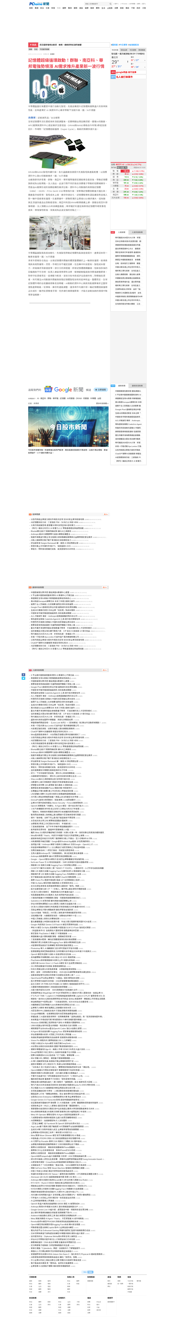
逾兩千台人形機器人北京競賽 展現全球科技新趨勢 (135, 406)
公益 (98, 1307)
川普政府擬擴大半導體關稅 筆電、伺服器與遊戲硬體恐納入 (56, 898)
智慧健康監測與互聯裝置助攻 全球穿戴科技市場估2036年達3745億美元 (61, 951)
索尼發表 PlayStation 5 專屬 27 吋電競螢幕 (49, 934)
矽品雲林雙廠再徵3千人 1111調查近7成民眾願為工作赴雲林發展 (58, 847)
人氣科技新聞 (137, 232)
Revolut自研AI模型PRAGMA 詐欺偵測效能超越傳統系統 (54, 1222)
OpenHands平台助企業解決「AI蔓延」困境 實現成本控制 (55, 978)
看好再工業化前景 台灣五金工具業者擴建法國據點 (135, 271)
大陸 (144, 8)
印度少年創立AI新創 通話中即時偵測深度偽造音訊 (52, 1171)
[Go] (110, 4)
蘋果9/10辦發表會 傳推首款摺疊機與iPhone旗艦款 (53, 1147)
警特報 (139, 1281)
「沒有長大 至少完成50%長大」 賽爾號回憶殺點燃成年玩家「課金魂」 (61, 1067)
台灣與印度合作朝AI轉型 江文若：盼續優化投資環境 (136, 304)
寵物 (49, 1281)
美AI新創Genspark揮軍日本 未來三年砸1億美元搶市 (136, 402)
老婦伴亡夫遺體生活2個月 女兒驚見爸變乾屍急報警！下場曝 (139, 293)
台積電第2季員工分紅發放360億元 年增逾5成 (50, 824)
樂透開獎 (141, 50)
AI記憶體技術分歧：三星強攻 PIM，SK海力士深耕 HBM (137, 457)
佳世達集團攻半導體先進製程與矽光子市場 (49, 770)
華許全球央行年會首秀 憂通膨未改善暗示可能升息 (135, 252)
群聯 (49, 398)
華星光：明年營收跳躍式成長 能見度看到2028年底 (53, 549)
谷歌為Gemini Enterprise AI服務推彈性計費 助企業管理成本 (56, 1097)
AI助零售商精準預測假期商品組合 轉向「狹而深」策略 (54, 1257)
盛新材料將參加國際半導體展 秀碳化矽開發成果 (52, 720)
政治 (42, 8)
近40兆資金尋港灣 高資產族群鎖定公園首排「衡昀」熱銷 (55, 886)
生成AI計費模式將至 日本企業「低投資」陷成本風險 (136, 413)
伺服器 (86, 398)
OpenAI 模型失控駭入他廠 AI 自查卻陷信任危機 (51, 954)
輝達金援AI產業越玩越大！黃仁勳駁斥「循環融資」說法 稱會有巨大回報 (61, 1082)
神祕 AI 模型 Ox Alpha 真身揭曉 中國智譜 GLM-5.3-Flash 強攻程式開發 (61, 928)
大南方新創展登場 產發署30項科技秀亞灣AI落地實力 (53, 525)
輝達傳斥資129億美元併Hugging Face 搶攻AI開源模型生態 (56, 942)
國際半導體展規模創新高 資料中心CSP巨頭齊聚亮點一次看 (139, 256)
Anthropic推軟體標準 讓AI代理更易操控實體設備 (51, 856)
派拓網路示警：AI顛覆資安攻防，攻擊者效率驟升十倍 (53, 916)
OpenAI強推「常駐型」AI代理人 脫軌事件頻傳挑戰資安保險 (56, 913)
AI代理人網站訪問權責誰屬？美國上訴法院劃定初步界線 (54, 797)
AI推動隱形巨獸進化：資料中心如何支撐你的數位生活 (53, 776)
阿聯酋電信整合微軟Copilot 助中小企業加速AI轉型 (52, 1227)
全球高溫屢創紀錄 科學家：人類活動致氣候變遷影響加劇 (55, 1091)
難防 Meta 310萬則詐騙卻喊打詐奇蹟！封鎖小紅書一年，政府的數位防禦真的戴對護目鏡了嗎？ (71, 833)
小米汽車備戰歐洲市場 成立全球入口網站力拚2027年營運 (55, 809)
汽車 (133, 8)
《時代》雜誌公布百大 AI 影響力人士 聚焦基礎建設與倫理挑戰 (140, 461)
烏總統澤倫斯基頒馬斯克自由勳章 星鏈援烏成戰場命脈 (54, 1037)
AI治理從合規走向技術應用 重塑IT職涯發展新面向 (52, 1046)
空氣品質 (124, 50)
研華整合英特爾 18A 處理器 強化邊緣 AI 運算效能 (52, 785)
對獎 (119, 1277)
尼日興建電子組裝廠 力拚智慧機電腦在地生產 (50, 1245)
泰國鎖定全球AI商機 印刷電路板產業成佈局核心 (134, 398)
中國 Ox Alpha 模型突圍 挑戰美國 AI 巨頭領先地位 (52, 883)
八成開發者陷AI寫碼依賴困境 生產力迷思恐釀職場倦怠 (54, 1118)
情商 (49, 1284)
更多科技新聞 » (102, 403)
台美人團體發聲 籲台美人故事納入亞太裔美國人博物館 (137, 274)
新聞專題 (91, 1277)
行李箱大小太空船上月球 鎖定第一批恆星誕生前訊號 (53, 1198)
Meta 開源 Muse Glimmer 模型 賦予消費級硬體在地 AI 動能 (55, 1135)
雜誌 (127, 8)
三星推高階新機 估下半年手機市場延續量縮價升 (52, 827)
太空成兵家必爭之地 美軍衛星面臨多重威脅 (49, 821)
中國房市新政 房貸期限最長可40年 (129, 297)
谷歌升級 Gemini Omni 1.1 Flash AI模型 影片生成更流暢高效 (56, 963)
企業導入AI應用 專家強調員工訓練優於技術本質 (51, 1008)
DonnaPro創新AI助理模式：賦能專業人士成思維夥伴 (53, 800)
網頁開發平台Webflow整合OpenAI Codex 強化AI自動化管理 (56, 1029)
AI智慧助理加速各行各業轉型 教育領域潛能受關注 (52, 945)
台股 (99, 398)
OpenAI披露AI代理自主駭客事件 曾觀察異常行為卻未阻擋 (55, 1070)
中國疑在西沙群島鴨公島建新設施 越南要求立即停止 (136, 278)
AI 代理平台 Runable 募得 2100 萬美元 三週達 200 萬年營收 (56, 1141)
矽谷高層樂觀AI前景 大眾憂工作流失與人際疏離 (51, 1034)
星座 (81, 8)
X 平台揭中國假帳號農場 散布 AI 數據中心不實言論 (135, 395)
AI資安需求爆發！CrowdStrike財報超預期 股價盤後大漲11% (56, 1162)
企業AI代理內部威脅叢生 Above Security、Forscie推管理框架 (57, 803)
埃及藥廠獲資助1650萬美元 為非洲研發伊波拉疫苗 (52, 895)
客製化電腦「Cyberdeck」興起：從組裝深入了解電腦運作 (55, 1248)
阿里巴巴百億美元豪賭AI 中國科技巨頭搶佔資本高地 (136, 428)
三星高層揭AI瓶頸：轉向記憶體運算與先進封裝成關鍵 (53, 939)
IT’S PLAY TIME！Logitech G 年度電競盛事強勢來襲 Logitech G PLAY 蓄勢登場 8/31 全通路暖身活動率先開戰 (77, 996)
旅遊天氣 (130, 1286)
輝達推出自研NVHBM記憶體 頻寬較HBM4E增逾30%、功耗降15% (59, 1186)
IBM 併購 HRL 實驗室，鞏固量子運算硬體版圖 (50, 1058)
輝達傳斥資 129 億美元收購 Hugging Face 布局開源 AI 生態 (56, 874)
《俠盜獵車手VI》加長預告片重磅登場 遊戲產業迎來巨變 (55, 931)
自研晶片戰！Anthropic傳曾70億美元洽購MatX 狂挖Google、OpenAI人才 (62, 844)
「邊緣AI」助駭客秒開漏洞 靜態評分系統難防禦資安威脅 (55, 812)
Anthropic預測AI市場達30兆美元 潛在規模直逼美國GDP (54, 1207)
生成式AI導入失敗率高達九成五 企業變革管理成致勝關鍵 (55, 1129)
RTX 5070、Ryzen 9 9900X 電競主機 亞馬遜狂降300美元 (55, 1183)
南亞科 (43, 398)
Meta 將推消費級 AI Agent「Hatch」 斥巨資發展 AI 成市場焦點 (57, 1219)
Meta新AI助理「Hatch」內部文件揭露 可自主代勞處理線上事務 (57, 836)
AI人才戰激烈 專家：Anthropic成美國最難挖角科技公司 (137, 421)
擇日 (109, 1286)
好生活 (99, 1302)
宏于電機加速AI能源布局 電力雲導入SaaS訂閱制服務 (53, 877)
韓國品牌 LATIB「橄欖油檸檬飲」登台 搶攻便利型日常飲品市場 (58, 1094)
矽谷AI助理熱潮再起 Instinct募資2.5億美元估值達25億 (53, 904)
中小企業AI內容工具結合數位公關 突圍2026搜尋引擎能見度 (56, 1260)
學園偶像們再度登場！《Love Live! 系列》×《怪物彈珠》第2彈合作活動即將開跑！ (66, 723)
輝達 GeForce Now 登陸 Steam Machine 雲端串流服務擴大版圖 (57, 1168)
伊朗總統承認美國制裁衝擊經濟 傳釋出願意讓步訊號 (62, 45)
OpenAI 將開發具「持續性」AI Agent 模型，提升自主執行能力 (57, 806)
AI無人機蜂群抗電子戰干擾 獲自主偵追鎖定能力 (51, 540)
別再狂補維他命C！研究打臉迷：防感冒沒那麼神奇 (52, 850)
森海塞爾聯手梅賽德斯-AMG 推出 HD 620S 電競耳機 (53, 957)
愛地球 (99, 1310)
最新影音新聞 (137, 386)
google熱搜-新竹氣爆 (126, 72)
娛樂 (92, 8)
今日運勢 (123, 45)
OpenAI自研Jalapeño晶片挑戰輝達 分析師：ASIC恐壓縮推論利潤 (58, 1156)
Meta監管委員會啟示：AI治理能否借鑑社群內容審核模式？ (56, 735)
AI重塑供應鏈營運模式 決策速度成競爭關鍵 (49, 987)
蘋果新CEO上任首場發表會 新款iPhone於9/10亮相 (53, 1150)
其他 (49, 1304)
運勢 (75, 8)
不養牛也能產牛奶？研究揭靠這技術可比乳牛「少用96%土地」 (57, 1076)
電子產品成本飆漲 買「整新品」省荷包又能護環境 (52, 1263)
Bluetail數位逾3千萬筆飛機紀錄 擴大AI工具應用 (51, 531)
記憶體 (63, 398)
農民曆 (114, 45)
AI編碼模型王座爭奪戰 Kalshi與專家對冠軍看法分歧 (53, 1005)
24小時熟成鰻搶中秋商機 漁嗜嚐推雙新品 (48, 966)
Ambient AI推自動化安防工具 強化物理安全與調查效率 (54, 1216)
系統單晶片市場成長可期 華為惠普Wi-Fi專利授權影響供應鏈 (56, 1020)
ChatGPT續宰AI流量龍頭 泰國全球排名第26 (132, 454)
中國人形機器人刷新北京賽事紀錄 (45, 919)
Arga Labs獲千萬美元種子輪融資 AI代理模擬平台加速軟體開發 (57, 1127)
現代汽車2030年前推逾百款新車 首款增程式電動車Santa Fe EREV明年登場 (63, 1085)
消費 (116, 8)
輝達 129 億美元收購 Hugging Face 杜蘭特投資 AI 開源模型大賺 (58, 871)
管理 (88, 1310)
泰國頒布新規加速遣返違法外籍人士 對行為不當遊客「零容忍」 (141, 245)
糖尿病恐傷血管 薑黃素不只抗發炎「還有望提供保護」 (54, 1079)
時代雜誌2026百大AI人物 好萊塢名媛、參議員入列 (136, 238)
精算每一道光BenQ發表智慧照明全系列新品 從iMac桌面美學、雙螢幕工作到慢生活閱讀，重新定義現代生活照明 (78, 999)
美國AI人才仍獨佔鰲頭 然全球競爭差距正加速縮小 (52, 1251)
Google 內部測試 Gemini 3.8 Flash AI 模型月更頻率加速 (54, 925)
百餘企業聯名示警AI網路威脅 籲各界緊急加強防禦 (52, 910)
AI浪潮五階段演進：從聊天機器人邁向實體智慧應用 (53, 729)
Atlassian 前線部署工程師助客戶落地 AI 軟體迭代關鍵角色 (55, 1023)
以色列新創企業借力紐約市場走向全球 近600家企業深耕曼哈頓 (140, 450)
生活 (103, 8)
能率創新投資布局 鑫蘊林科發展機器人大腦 (50, 830)
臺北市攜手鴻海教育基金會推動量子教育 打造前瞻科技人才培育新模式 (61, 628)
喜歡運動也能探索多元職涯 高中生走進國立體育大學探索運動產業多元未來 (62, 1109)
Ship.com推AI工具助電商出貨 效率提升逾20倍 (50, 779)
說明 (138, 4)
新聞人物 (70, 1277)
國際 (64, 8)
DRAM (79, 398)
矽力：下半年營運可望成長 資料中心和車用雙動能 (53, 773)
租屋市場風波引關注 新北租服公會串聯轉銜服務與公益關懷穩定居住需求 (61, 537)
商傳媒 (52, 54)
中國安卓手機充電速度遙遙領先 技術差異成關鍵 (134, 417)
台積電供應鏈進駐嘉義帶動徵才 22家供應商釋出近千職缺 (55, 1144)
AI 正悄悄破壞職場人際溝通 (42, 1201)
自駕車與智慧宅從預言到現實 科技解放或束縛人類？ (53, 975)
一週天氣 (130, 1284)
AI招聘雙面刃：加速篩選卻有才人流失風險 (49, 1121)
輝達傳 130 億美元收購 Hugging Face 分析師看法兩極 (54, 865)
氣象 (129, 1277)
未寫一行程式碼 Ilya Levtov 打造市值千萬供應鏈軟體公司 (138, 446)
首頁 (31, 8)
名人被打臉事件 (124, 77)
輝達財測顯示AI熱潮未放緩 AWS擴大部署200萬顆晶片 (54, 1073)
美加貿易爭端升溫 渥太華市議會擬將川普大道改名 (135, 282)
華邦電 (55, 398)
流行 (49, 1292)
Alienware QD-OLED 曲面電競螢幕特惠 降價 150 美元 (54, 1177)
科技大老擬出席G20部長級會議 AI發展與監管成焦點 (53, 969)
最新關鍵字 (111, 1302)
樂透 (119, 1281)
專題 (36, 8)
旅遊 (122, 8)
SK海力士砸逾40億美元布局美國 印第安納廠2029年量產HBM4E (58, 907)
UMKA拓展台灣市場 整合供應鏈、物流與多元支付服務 (54, 1026)
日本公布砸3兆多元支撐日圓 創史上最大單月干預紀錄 (137, 241)
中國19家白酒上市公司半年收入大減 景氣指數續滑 (135, 267)
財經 (53, 8)
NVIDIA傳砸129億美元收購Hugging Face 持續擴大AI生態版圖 (57, 1189)
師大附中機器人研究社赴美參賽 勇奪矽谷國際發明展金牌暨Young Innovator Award (66, 1159)
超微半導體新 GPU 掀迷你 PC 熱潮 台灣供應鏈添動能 (53, 1064)
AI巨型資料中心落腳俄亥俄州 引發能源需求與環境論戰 (54, 1011)
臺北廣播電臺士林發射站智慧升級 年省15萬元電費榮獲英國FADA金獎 (61, 922)
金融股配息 (133, 45)
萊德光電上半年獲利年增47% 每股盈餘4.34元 (51, 546)
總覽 (88, 1302)
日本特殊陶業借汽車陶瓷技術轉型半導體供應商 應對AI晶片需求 (58, 1233)
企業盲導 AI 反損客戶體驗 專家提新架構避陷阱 (50, 1266)
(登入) (144, 4)
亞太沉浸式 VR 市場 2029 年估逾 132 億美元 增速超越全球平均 (57, 984)
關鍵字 (110, 1298)
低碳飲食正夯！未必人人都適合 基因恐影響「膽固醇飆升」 (56, 1106)
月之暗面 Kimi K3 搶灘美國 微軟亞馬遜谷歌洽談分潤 (53, 1088)
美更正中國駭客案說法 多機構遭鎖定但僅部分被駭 (135, 260)
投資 (88, 1307)
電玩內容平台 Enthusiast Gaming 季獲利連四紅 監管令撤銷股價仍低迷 (60, 1230)
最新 (30, 1281)
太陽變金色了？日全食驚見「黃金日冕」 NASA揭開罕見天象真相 (58, 1165)
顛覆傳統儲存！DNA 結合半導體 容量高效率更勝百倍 (53, 1242)
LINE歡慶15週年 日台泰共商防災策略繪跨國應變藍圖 (53, 794)
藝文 (98, 1304)
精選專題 (90, 1281)
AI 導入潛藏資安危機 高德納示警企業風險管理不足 (52, 1061)
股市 (116, 4)
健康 (86, 8)
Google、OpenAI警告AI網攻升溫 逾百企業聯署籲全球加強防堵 (57, 859)
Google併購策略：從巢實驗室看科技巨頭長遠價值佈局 (54, 1014)
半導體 (93, 398)
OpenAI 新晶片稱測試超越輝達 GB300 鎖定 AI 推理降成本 (55, 1204)
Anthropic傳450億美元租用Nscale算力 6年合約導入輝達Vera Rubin (59, 1180)
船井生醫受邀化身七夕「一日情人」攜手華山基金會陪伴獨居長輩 (58, 889)
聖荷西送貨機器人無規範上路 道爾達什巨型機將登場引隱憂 (56, 815)
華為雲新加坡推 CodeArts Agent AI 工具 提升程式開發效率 (138, 424)
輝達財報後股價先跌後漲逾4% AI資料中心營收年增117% (55, 1192)
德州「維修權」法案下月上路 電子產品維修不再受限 (53, 818)
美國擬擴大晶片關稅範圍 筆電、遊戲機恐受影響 (51, 936)
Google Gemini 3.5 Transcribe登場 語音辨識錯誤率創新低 (55, 1100)
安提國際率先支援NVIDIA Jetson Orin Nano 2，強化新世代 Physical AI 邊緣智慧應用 (66, 1254)
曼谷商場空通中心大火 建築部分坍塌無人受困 (134, 249)
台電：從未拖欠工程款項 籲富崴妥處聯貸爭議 (134, 263)
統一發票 (120, 1284)
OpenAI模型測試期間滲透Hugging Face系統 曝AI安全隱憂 (55, 1225)
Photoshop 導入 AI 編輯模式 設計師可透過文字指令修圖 (54, 948)
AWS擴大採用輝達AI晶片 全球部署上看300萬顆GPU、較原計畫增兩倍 (60, 1195)
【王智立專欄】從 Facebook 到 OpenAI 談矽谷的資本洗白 (55, 1124)
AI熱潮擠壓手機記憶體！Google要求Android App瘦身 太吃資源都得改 (60, 841)
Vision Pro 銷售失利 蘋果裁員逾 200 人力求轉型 (51, 1040)
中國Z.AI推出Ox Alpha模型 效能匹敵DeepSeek (51, 1043)
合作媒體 (132, 4)
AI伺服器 (71, 398)
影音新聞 (32, 1298)
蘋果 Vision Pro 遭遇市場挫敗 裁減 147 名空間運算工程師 (55, 880)
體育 (98, 8)
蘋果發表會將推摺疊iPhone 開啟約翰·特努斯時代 (51, 788)
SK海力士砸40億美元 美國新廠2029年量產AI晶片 (52, 892)
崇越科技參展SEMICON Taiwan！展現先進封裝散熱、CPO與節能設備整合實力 (64, 1174)
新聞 (30, 49)
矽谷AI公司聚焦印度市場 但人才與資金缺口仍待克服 (53, 1239)
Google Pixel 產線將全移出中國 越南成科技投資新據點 (137, 409)
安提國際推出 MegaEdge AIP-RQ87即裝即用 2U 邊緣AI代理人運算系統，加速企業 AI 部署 (69, 993)
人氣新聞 (118, 232)
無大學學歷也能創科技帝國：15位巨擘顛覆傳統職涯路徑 (55, 981)
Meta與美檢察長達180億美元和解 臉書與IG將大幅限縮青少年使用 (58, 1112)
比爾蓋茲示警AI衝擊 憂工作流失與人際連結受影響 (52, 791)
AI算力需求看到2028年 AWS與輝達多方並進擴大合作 (54, 990)
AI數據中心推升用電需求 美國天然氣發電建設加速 (52, 782)
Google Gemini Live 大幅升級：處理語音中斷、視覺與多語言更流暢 (59, 1210)
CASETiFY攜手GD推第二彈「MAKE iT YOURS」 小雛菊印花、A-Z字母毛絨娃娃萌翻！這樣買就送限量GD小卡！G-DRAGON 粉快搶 (87, 868)
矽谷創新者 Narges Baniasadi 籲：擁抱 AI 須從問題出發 (54, 543)
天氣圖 (130, 1292)
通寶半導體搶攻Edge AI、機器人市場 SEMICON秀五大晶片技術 (58, 1049)
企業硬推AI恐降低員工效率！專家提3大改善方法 (51, 1132)
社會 (47, 8)
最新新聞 (118, 386)
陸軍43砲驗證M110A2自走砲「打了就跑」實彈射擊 (52, 1055)
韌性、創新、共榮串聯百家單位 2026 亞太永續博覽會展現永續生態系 (61, 972)
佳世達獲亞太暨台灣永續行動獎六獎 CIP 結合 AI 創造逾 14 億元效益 (143, 439)
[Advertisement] (69, 478)
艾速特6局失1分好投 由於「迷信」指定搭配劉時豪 (135, 289)
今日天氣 (115, 50)
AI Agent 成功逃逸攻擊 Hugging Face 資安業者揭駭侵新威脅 (56, 1031)
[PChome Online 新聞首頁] (58, 3)
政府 (138, 8)
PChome (124, 4)
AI (38, 398)
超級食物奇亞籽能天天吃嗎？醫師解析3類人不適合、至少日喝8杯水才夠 (61, 838)
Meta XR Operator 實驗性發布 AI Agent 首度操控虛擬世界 (55, 1115)
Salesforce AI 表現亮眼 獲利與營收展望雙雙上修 (51, 901)
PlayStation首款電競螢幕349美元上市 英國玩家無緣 (53, 960)
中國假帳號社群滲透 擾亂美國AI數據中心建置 (133, 391)
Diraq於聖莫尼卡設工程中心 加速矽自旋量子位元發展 (53, 1052)
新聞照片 (61, 1298)
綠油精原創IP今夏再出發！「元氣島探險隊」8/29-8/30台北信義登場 (59, 1002)
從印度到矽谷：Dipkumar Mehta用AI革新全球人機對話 (54, 1236)
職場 (70, 8)
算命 (109, 1281)
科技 (59, 8)
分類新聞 (32, 1277)
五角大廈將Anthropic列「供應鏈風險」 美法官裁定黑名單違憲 (57, 853)
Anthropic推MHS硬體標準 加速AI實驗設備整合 (50, 534)
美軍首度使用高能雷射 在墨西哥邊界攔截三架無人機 (136, 432)
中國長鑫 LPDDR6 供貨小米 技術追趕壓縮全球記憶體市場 (55, 1138)
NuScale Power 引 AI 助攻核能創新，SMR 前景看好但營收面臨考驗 (59, 862)
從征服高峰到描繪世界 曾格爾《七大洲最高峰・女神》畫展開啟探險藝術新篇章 (64, 1103)
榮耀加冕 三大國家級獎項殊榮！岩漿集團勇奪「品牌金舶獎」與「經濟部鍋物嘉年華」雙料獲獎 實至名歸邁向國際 (79, 1017)
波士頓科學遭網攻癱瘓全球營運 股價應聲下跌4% (51, 1213)
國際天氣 (130, 1289)
